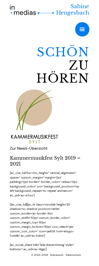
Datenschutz (73, 255)
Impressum (56, 255)
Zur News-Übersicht (28, 148)
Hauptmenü (82, 29)
